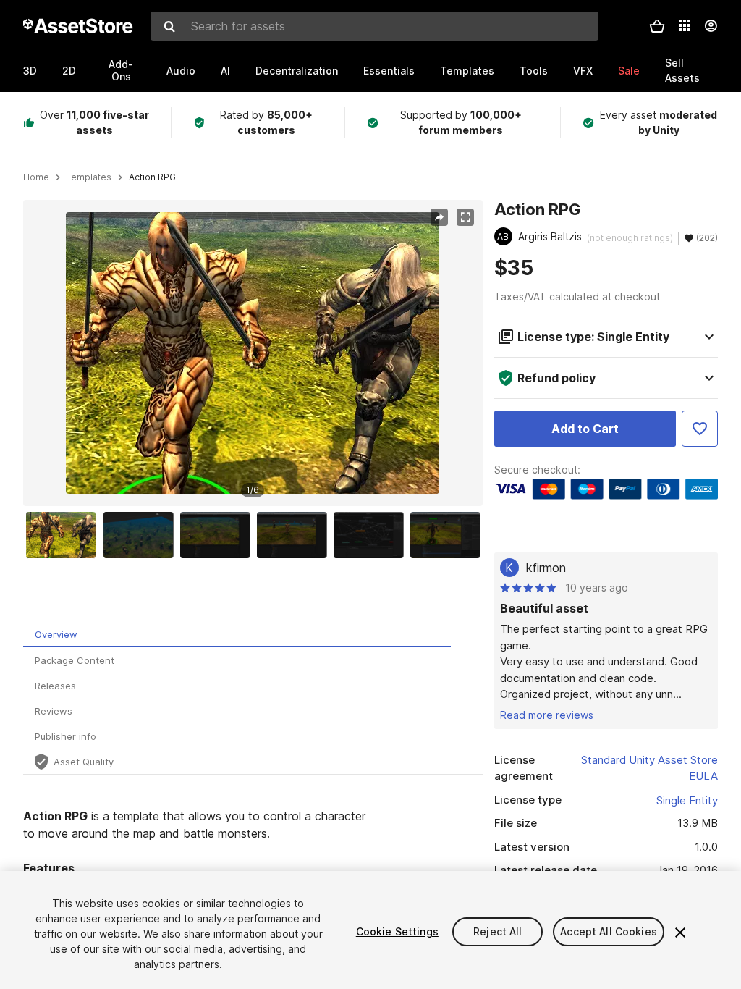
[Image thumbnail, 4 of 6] (295, 535)
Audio (180, 70)
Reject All (497, 931)
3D (30, 70)
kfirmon (546, 567)
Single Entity (687, 800)
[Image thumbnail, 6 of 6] (448, 535)
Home (36, 177)
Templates (467, 70)
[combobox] (374, 26)
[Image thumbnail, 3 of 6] (218, 535)
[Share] (439, 217)
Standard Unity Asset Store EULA (649, 768)
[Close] (680, 932)
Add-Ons (121, 70)
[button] (657, 26)
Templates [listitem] (89, 177)
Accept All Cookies (608, 931)
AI (225, 70)
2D (69, 70)
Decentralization (296, 70)
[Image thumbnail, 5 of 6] (372, 535)
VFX (583, 70)
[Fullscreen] (465, 217)
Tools (534, 70)
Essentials (389, 70)
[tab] (237, 634)
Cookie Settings (397, 931)
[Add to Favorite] (700, 429)
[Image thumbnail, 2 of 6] (141, 535)
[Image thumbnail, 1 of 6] (64, 535)
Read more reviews (546, 715)
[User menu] (710, 26)
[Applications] (684, 25)
